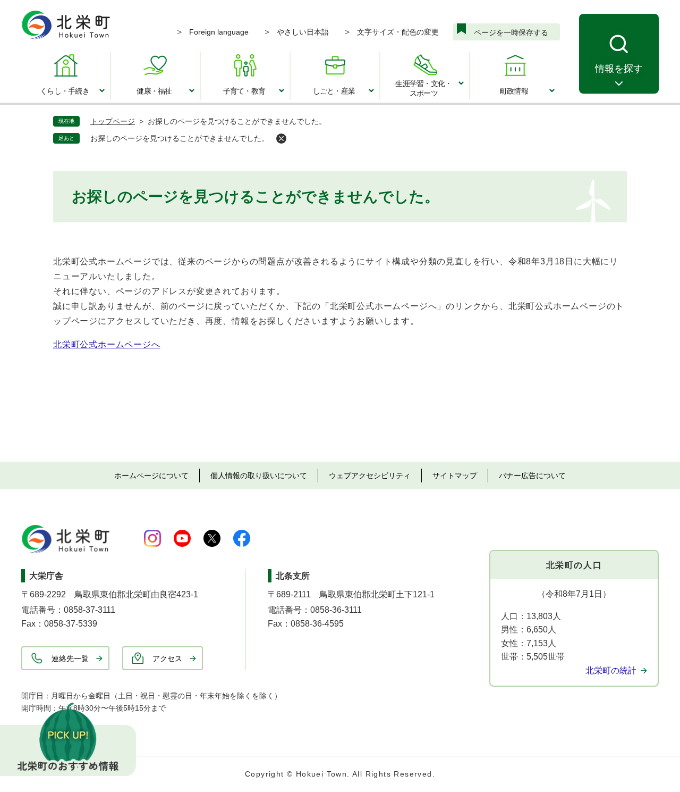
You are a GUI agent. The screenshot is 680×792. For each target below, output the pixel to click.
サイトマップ (454, 475)
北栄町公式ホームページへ (106, 344)
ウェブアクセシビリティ (370, 475)
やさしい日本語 (303, 32)
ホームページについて (151, 475)
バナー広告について (532, 475)
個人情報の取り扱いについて (258, 475)
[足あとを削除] (281, 138)
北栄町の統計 (610, 670)
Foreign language (219, 32)
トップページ (112, 121)
